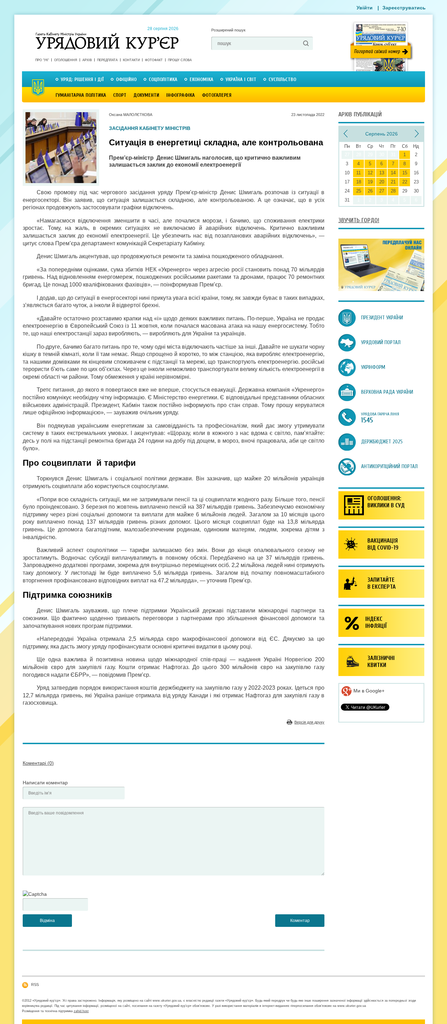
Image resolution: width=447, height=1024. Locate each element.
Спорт (119, 95)
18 (358, 181)
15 (404, 172)
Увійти (365, 7)
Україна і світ (241, 79)
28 (393, 191)
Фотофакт (154, 60)
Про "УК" (42, 60)
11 (358, 172)
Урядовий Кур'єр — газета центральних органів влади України (107, 34)
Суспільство (282, 79)
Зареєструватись (404, 7)
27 (381, 191)
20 (381, 181)
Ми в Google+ (368, 690)
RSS (35, 984)
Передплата (107, 60)
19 (370, 181)
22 (404, 181)
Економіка (201, 79)
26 (370, 191)
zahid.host (81, 1011)
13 (381, 172)
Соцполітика (163, 79)
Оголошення (65, 60)
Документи (146, 95)
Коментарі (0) (38, 763)
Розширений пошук (228, 30)
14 (393, 172)
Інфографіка (180, 95)
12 (370, 172)
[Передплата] (381, 289)
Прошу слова (180, 60)
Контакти (131, 60)
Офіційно (126, 79)
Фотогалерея (217, 95)
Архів (87, 60)
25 (358, 191)
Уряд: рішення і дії (82, 79)
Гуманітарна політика (81, 95)
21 (393, 181)
